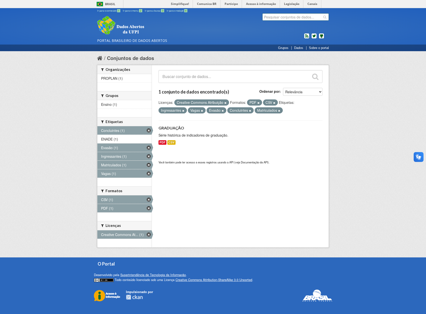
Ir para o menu (132, 10)
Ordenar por (269, 91)
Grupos (283, 48)
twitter (314, 37)
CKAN (134, 297)
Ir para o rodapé (176, 10)
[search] (324, 17)
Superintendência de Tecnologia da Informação (153, 275)
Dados (298, 48)
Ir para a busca (154, 10)
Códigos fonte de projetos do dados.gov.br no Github (321, 37)
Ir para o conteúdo (108, 10)
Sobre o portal (319, 48)
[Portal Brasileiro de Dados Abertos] (150, 26)
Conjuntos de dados (130, 58)
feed (306, 37)
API (231, 162)
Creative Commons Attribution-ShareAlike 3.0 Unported (214, 280)
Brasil (110, 4)
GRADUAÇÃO (171, 128)
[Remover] (225, 103)
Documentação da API (254, 162)
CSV (171, 142)
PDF (162, 142)
